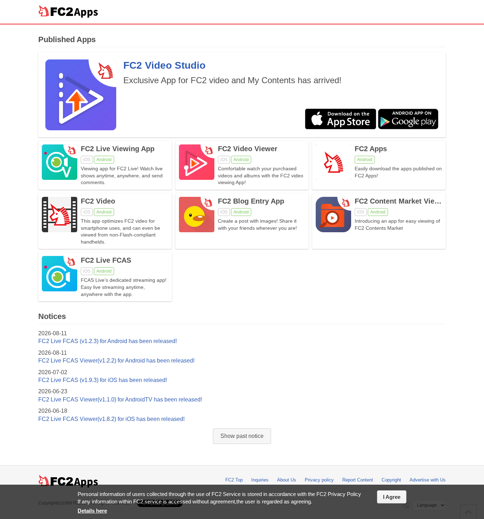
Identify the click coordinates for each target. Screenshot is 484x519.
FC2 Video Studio (164, 65)
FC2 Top (234, 480)
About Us (286, 480)
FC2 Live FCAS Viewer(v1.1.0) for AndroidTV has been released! (120, 400)
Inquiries (260, 480)
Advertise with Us (428, 480)
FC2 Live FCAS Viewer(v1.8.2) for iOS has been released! (111, 419)
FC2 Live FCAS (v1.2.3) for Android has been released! (107, 341)
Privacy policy (319, 480)
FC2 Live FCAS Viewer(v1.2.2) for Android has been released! (116, 361)
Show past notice (242, 436)
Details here (92, 510)
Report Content (357, 480)
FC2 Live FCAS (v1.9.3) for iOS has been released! (102, 380)
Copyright (391, 480)
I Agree (391, 497)
